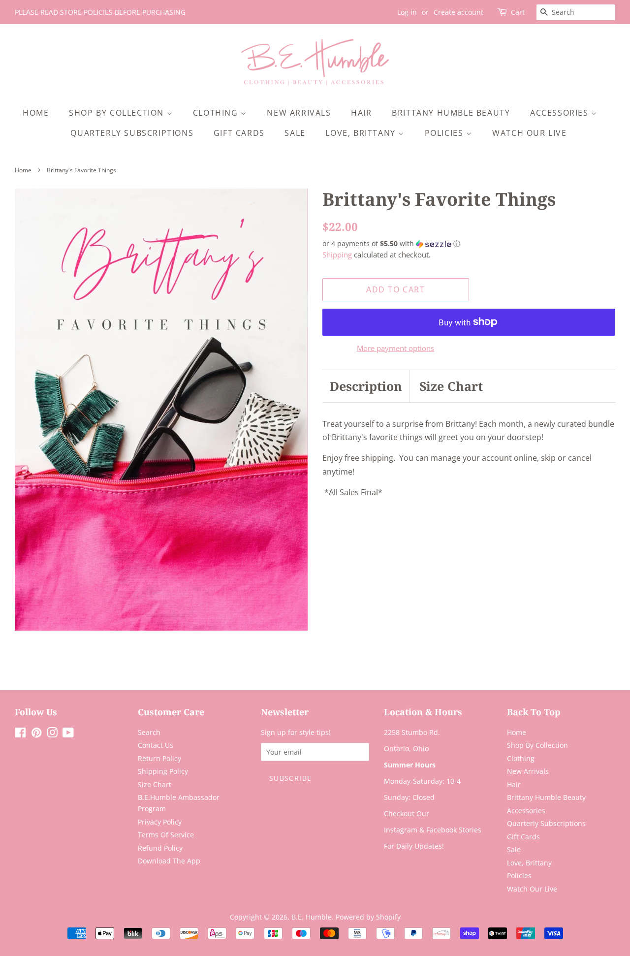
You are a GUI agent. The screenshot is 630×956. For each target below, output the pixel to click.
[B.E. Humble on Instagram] (52, 734)
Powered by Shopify (368, 917)
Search (149, 732)
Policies (445, 132)
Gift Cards (239, 132)
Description (366, 386)
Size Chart (451, 386)
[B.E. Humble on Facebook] (20, 734)
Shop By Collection (117, 112)
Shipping (337, 254)
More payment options (395, 348)
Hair (361, 112)
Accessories (560, 112)
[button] (468, 244)
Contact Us (155, 745)
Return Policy (159, 758)
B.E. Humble (311, 917)
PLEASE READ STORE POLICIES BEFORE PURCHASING (100, 12)
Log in (407, 12)
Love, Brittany (361, 132)
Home (36, 112)
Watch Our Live (529, 132)
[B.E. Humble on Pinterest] (36, 734)
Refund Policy (160, 848)
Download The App (169, 860)
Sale (294, 132)
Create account (458, 12)
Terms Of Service (166, 834)
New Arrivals (299, 112)
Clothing (217, 112)
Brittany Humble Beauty (451, 112)
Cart (518, 12)
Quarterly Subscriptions (131, 132)
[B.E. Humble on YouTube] (68, 734)
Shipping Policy (163, 771)
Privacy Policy (160, 822)
